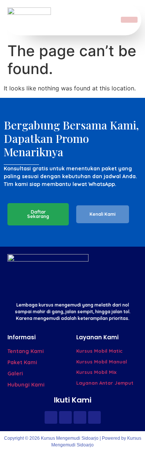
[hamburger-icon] (129, 20)
